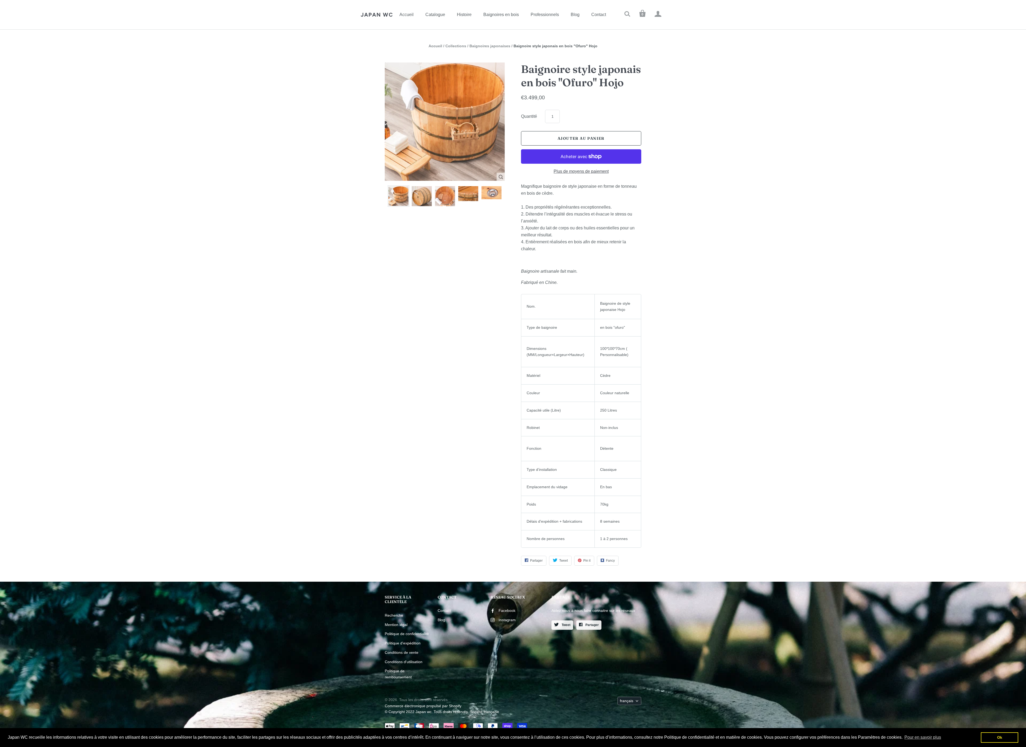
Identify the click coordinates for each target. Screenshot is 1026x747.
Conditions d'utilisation (403, 662)
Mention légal (396, 625)
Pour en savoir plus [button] (922, 737)
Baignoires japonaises (489, 46)
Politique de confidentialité (407, 634)
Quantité (529, 116)
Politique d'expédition (403, 643)
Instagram (507, 620)
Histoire (464, 14)
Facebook (507, 610)
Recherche (394, 615)
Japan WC (377, 14)
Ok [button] (999, 737)
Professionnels (545, 14)
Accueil (406, 14)
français (626, 701)
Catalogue (435, 14)
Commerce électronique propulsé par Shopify (423, 706)
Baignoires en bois (501, 14)
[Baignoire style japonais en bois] (398, 196)
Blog (575, 14)
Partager (592, 625)
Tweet (565, 625)
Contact (598, 14)
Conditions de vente (401, 652)
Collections (455, 46)
